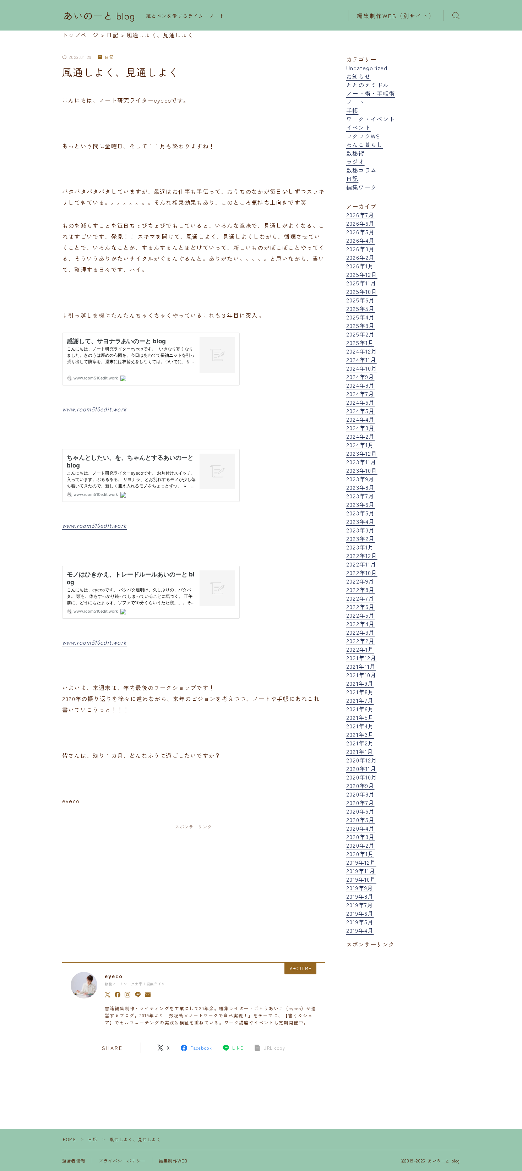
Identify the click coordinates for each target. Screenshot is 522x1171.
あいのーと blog (99, 15)
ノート (355, 102)
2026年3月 (360, 249)
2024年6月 (360, 402)
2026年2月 (360, 257)
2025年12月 (361, 274)
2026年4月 (360, 240)
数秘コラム (361, 170)
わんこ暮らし (364, 144)
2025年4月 (360, 317)
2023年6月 (360, 504)
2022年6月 (360, 606)
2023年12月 (361, 453)
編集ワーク (361, 187)
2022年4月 (360, 623)
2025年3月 (360, 325)
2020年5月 (360, 819)
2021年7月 (360, 700)
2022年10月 (361, 572)
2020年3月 (360, 836)
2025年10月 (361, 291)
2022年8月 (360, 589)
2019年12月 (361, 862)
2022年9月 (360, 581)
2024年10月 (361, 368)
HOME (69, 1139)
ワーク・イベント (370, 119)
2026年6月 (360, 223)
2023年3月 (360, 530)
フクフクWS (363, 136)
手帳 (352, 110)
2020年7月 (360, 802)
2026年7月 (360, 214)
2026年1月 (360, 266)
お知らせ (358, 76)
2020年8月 (360, 794)
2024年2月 (360, 436)
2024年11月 (361, 359)
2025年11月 (361, 283)
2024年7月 (360, 393)
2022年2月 (360, 640)
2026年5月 (360, 232)
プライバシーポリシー (122, 1161)
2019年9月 (359, 887)
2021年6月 (360, 709)
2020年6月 (360, 811)
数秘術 (355, 153)
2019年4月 (360, 930)
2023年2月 (360, 538)
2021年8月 (360, 692)
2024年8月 (360, 385)
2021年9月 (360, 683)
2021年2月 (360, 743)
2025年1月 (360, 342)
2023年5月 (360, 513)
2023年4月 (360, 521)
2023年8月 (360, 487)
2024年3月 (360, 427)
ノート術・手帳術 (370, 93)
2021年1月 (359, 751)
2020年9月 (360, 785)
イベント (358, 127)
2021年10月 (361, 675)
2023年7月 (360, 496)
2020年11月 (361, 768)
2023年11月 (361, 462)
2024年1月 (360, 445)
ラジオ (355, 161)
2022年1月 (360, 649)
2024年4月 (360, 419)
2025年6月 (360, 300)
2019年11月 (361, 870)
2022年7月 (360, 598)
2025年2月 (360, 334)
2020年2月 (360, 845)
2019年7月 (359, 905)
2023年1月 (360, 547)
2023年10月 (361, 470)
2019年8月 (360, 896)
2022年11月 (361, 564)
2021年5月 (360, 717)
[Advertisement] (193, 887)
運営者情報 (74, 1161)
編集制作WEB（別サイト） (396, 15)
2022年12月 (361, 555)
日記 (109, 57)
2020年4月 (360, 828)
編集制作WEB (173, 1161)
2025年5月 (360, 308)
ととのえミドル (367, 85)
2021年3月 (360, 734)
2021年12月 (361, 657)
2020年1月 (360, 853)
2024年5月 (360, 410)
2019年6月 (360, 913)
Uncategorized (367, 68)
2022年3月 (360, 632)
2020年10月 (361, 777)
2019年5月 (360, 922)
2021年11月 (361, 666)
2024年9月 (360, 376)
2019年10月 (361, 879)
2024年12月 (361, 351)
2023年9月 (360, 479)
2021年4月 (360, 726)
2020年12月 (361, 760)
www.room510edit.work (94, 409)
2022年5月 (360, 615)
